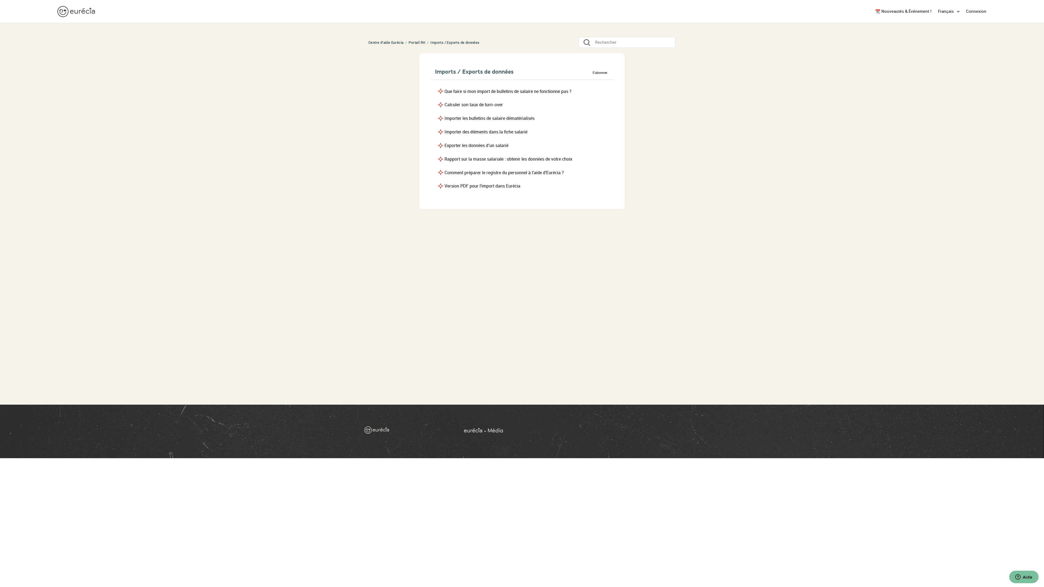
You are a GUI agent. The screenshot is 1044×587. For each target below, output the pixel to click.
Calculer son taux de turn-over (474, 104)
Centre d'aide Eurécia (385, 42)
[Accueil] (76, 11)
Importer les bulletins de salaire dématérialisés (490, 118)
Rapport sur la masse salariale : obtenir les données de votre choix (508, 159)
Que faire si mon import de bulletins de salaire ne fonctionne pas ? (508, 91)
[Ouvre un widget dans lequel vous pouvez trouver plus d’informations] (1024, 577)
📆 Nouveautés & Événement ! (903, 11)
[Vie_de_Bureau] (571, 431)
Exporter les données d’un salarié (476, 145)
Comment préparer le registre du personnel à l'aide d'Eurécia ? (504, 172)
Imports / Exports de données (454, 42)
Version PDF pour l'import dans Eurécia (482, 186)
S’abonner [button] (599, 73)
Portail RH (417, 42)
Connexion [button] (976, 11)
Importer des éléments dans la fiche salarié (486, 132)
